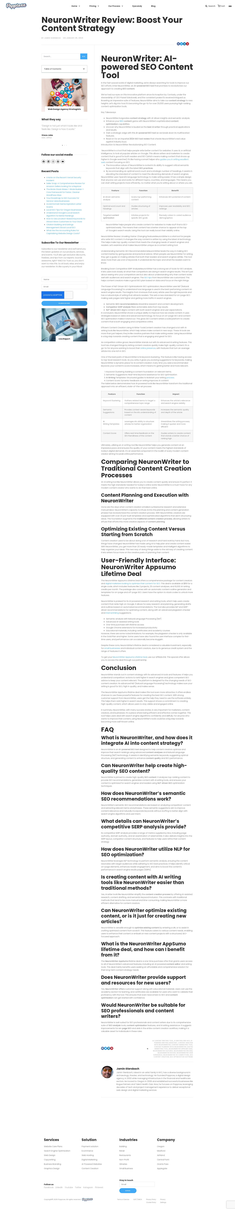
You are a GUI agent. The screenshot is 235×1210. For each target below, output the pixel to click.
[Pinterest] (58, 161)
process (170, 377)
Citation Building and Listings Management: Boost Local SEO (61, 226)
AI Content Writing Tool (163, 1041)
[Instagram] (53, 161)
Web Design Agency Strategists (64, 109)
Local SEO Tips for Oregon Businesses (64, 209)
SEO (121, 121)
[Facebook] (43, 161)
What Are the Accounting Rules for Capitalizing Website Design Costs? (63, 232)
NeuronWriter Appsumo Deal (181, 1049)
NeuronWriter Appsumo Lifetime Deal (130, 657)
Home (74, 6)
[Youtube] (63, 161)
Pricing (92, 6)
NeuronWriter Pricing (183, 1051)
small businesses (112, 648)
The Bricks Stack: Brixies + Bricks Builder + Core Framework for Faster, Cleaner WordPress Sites (65, 192)
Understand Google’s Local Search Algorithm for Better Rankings (62, 214)
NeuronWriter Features (163, 1051)
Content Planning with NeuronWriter (170, 1047)
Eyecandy (137, 6)
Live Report (64, 338)
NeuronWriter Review (167, 1053)
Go (83, 56)
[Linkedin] (48, 161)
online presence (148, 348)
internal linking (112, 612)
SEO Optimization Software (181, 1057)
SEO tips (148, 277)
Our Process (114, 6)
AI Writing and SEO (182, 1041)
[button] (206, 6)
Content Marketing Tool (182, 1045)
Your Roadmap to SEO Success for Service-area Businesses (62, 199)
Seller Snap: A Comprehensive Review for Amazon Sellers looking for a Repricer (65, 185)
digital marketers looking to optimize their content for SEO (133, 583)
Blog (153, 6)
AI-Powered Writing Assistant (173, 1042)
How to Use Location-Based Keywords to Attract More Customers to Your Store (65, 220)
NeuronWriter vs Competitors (176, 1055)
